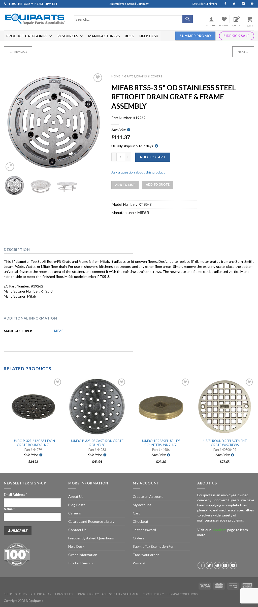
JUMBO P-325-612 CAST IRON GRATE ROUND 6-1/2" (33, 443)
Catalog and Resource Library (91, 521)
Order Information (82, 555)
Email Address (15, 495)
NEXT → (243, 51)
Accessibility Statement (121, 594)
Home (115, 76)
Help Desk (76, 546)
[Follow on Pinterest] (217, 565)
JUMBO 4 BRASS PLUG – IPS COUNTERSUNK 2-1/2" (161, 443)
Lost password (144, 530)
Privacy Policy (88, 594)
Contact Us (77, 530)
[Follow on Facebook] (223, 3)
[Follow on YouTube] (249, 3)
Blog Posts (76, 505)
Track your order (146, 555)
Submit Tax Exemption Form (154, 546)
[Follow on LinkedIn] (241, 3)
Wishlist (139, 563)
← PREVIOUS (18, 51)
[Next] (95, 122)
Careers (74, 513)
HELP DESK (148, 36)
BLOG (129, 36)
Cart (136, 513)
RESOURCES (67, 36)
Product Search (80, 563)
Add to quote (158, 184)
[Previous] (12, 122)
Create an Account (148, 496)
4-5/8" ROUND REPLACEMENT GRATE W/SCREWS (225, 443)
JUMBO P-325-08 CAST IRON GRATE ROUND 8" (97, 443)
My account (142, 505)
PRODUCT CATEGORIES (26, 36)
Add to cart (153, 157)
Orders (138, 538)
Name (9, 509)
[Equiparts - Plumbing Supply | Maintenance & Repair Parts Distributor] (35, 19)
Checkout (140, 521)
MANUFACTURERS (104, 36)
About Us (75, 496)
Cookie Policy (153, 594)
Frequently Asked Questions (91, 538)
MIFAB (58, 331)
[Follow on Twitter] (232, 3)
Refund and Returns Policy (52, 594)
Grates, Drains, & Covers (143, 76)
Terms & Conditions (182, 594)
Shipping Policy (16, 594)
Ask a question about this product (138, 172)
